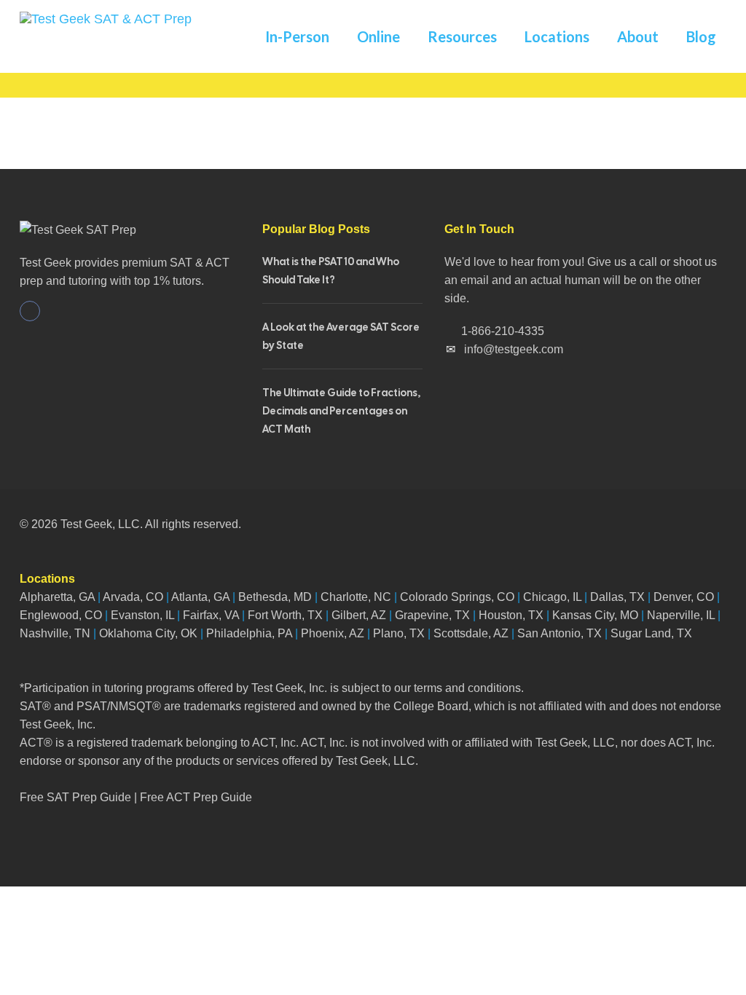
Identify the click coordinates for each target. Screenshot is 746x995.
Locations (557, 36)
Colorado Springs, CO (457, 597)
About (638, 36)
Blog (701, 36)
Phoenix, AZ (332, 633)
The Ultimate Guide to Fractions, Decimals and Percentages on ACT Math (341, 411)
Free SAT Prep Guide (75, 797)
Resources (462, 36)
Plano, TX (399, 633)
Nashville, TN (55, 633)
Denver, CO (683, 597)
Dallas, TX (617, 597)
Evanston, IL (142, 615)
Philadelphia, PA (249, 633)
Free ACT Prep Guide (196, 797)
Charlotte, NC (356, 597)
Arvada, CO (132, 597)
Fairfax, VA (211, 615)
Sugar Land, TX (651, 633)
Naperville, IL (681, 615)
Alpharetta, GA (57, 597)
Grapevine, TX (432, 615)
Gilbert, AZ (358, 615)
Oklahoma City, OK (148, 633)
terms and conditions (467, 688)
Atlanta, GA (200, 597)
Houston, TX (511, 615)
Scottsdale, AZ (471, 633)
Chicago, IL (552, 597)
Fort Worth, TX (285, 615)
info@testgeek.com (513, 349)
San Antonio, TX (559, 633)
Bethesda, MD (275, 597)
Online (378, 36)
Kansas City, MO (595, 615)
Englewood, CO (61, 615)
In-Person (297, 36)
